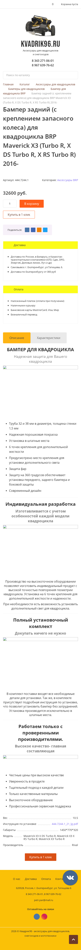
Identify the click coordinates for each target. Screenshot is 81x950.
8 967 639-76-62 (43, 65)
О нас (16, 879)
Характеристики (48, 338)
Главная (8, 84)
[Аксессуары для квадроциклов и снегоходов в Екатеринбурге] (41, 26)
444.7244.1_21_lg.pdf (65, 824)
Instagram (44, 917)
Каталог (25, 84)
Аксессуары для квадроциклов (55, 84)
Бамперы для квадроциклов (26, 89)
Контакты (61, 879)
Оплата (46, 879)
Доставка (31, 879)
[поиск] (73, 75)
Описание (16, 338)
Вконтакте (37, 917)
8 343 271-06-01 (43, 61)
